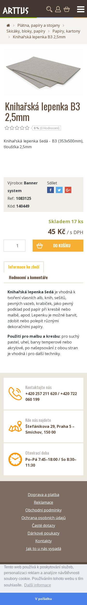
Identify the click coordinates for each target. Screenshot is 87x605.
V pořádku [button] (43, 599)
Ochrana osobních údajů (44, 517)
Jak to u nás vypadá (43, 548)
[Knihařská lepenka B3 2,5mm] (43, 72)
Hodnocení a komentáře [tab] (28, 277)
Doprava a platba (43, 494)
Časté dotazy (43, 525)
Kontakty (43, 541)
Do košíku (61, 246)
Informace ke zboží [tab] (23, 267)
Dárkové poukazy (43, 533)
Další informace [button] (37, 585)
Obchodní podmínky (43, 510)
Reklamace (43, 502)
